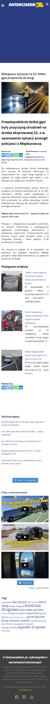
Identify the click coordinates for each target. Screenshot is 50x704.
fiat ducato (19, 602)
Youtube (32, 697)
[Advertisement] (25, 35)
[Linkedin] (21, 155)
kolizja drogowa (16, 606)
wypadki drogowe (31, 627)
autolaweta (6, 602)
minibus (4, 613)
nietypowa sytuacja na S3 (34, 160)
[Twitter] (8, 155)
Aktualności (39, 157)
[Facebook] (3, 155)
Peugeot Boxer (14, 617)
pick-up (23, 617)
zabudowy (5, 631)
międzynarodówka (17, 613)
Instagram (25, 697)
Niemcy (4, 617)
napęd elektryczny (36, 613)
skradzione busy (38, 621)
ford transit (33, 602)
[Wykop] (12, 155)
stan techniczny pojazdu (12, 624)
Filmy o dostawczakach (14, 492)
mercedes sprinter (31, 610)
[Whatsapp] (16, 155)
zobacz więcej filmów (39, 588)
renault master (19, 620)
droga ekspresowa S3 (14, 160)
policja (4, 162)
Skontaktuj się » (25, 690)
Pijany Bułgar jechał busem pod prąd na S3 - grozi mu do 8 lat (36, 355)
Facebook (17, 697)
